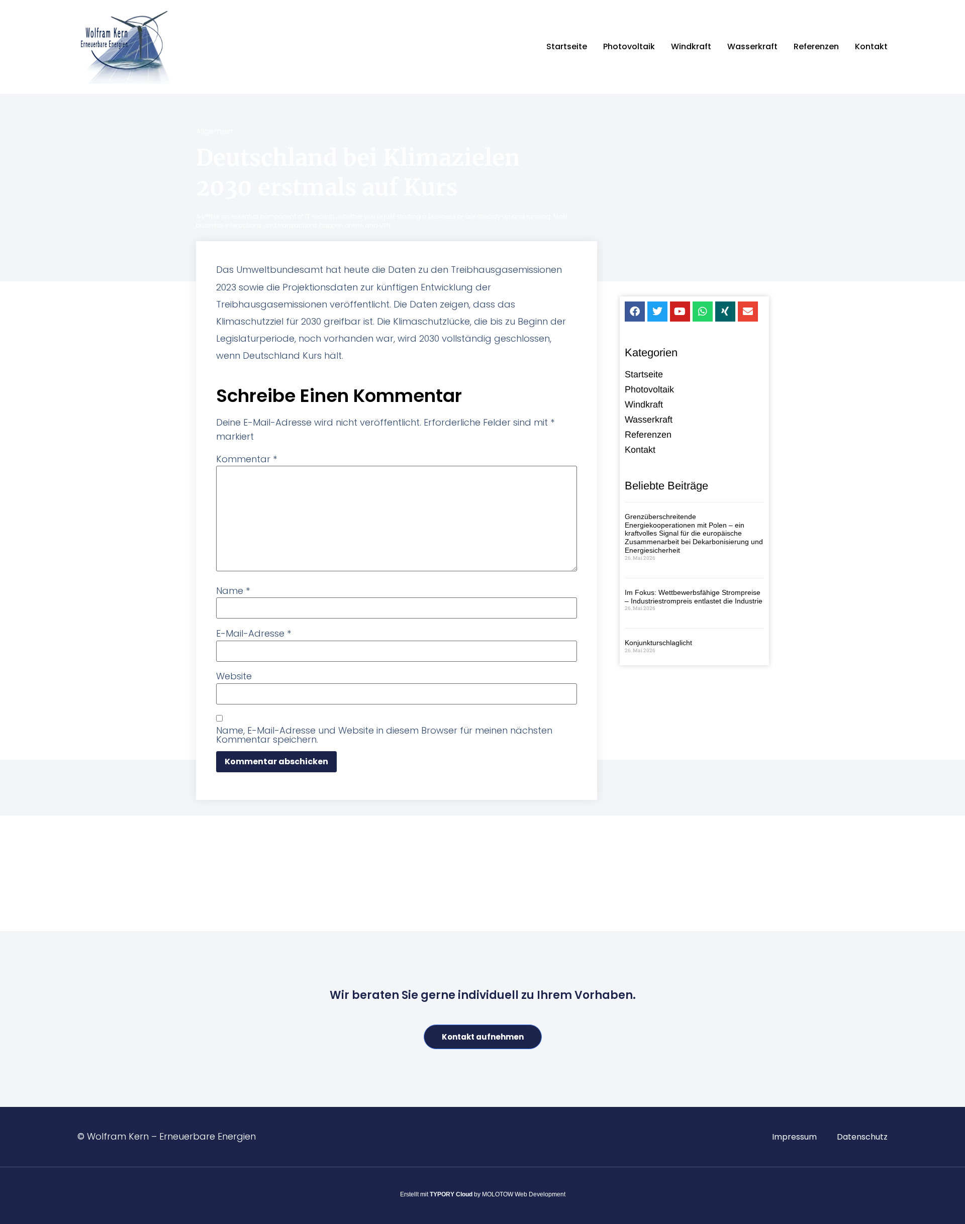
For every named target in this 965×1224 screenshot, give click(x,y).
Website (234, 676)
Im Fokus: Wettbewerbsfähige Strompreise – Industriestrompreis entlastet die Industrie (693, 596)
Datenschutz (862, 1137)
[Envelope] (748, 311)
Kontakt (871, 46)
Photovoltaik (629, 46)
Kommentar (246, 459)
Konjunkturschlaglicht (658, 643)
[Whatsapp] (703, 311)
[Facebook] (635, 311)
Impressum (794, 1137)
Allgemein (214, 131)
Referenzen (816, 46)
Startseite (566, 46)
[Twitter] (657, 311)
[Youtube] (680, 311)
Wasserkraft (752, 46)
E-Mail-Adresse (253, 633)
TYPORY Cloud (451, 1194)
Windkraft (691, 46)
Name (233, 590)
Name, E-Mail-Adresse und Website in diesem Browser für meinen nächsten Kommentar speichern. (384, 735)
